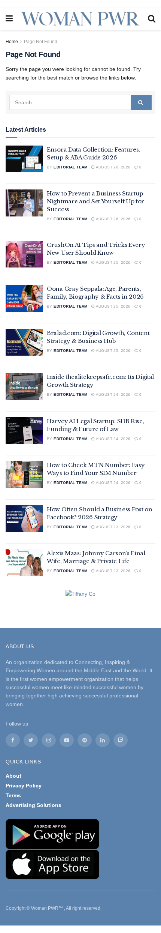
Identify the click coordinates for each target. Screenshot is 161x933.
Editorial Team (71, 167)
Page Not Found (40, 41)
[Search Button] (141, 102)
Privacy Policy (24, 786)
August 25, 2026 (112, 262)
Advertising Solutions (33, 805)
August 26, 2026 (112, 167)
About (13, 776)
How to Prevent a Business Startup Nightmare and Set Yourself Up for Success (95, 201)
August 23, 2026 (112, 527)
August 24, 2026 (112, 394)
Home (12, 41)
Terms (13, 795)
